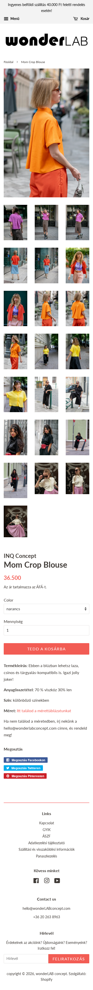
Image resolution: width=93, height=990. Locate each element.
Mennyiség (13, 621)
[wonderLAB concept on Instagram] (46, 882)
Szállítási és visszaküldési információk (47, 849)
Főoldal (8, 62)
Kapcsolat (46, 823)
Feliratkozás (69, 958)
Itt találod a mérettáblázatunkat (44, 710)
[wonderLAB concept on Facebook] (36, 882)
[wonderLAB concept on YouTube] (57, 882)
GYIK (47, 830)
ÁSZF (46, 836)
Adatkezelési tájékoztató (46, 843)
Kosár (84, 18)
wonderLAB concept (51, 974)
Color (8, 600)
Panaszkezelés (46, 856)
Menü (14, 18)
